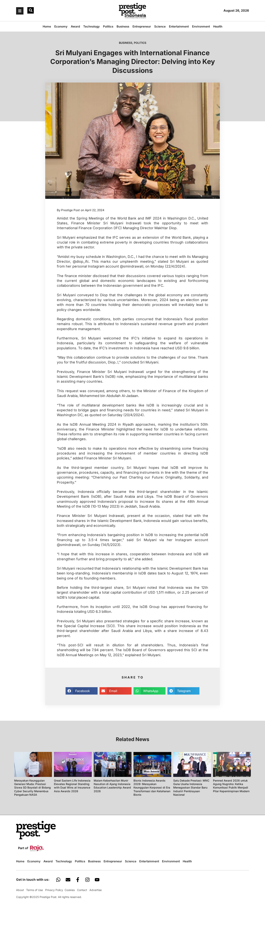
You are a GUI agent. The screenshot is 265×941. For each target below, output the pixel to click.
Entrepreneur (141, 26)
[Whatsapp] (58, 879)
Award (75, 26)
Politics (108, 26)
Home (47, 26)
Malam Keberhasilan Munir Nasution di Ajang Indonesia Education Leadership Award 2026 (112, 786)
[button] (30, 10)
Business (123, 26)
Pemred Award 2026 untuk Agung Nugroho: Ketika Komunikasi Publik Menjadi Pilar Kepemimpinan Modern (231, 786)
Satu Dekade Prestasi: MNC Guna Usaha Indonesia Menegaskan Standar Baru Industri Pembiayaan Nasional (191, 787)
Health (217, 26)
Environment (201, 26)
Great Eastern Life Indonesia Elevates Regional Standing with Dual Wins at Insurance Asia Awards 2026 (72, 786)
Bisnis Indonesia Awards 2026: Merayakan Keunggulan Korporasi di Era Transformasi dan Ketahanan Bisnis (151, 787)
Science (160, 26)
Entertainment (179, 26)
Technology (91, 26)
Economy (61, 26)
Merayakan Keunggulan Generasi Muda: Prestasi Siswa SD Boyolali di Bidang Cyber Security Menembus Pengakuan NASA (32, 787)
